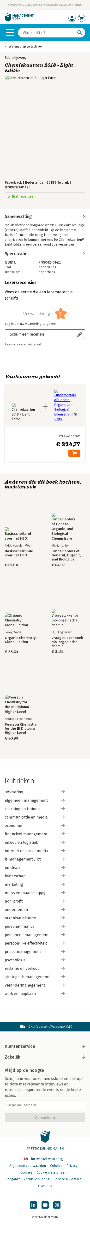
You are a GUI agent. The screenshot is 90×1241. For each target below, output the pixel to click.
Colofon (56, 1166)
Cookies (26, 1172)
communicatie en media (26, 817)
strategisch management (27, 977)
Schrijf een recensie (27, 334)
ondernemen (16, 909)
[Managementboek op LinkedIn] (33, 1205)
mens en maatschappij (25, 893)
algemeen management (26, 800)
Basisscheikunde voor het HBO (19, 553)
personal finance (20, 926)
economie (13, 825)
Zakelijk (12, 1057)
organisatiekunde (20, 918)
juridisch (12, 867)
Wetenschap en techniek (25, 46)
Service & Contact (67, 1179)
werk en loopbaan (20, 993)
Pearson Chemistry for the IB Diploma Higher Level (21, 729)
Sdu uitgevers (15, 58)
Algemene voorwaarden (27, 1166)
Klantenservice (20, 1046)
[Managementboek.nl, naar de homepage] (19, 20)
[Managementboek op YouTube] (45, 1205)
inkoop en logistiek (21, 842)
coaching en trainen (22, 809)
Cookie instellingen (51, 1172)
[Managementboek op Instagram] (56, 1205)
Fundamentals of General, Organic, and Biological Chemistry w (66, 555)
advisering (14, 792)
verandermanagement (25, 985)
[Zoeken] (80, 32)
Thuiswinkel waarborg (45, 1159)
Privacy (72, 1166)
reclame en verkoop (22, 968)
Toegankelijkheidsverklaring (27, 1179)
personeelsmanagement (27, 935)
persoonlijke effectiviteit (26, 943)
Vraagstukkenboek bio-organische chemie (67, 642)
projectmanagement (23, 951)
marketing (14, 884)
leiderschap (15, 876)
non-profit (14, 901)
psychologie (15, 960)
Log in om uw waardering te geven (30, 324)
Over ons (45, 1186)
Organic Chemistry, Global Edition (21, 640)
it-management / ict (23, 859)
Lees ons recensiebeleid (23, 344)
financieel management (26, 834)
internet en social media (26, 851)
